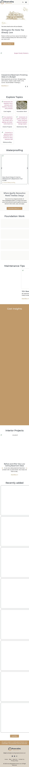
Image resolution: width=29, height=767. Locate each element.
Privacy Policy (14, 760)
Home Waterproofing (9, 182)
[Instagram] (17, 756)
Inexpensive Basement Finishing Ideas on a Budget (14, 76)
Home (6, 759)
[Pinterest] (15, 756)
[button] (26, 2)
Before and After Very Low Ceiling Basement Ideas (14, 465)
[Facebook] (12, 756)
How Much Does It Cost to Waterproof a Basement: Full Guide (12, 178)
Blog (10, 759)
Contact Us (21, 759)
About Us (15, 759)
